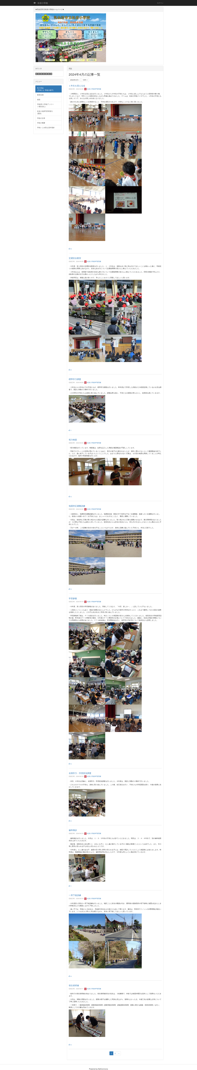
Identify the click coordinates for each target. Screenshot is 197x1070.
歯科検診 (73, 829)
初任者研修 (74, 985)
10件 (85, 80)
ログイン (160, 3)
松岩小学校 (43, 2)
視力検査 (73, 439)
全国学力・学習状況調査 (80, 772)
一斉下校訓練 (75, 895)
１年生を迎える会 (77, 85)
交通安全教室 (75, 257)
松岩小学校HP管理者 (94, 89)
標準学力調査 (75, 379)
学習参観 (73, 598)
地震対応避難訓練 (77, 505)
